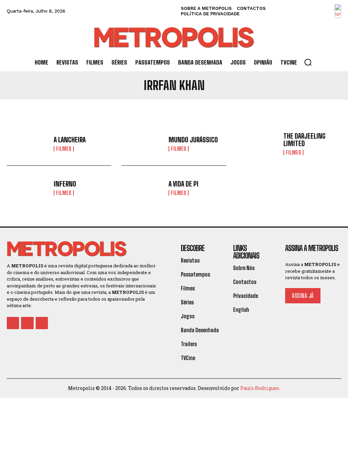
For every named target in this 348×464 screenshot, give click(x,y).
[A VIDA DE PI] (142, 187)
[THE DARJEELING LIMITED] (257, 144)
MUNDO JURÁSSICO (193, 140)
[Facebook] (13, 323)
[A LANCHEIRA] (28, 144)
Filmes (63, 148)
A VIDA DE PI (183, 184)
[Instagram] (27, 323)
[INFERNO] (28, 187)
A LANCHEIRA (70, 140)
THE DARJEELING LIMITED (304, 139)
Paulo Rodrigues (259, 388)
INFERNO (65, 184)
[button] (308, 62)
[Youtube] (42, 323)
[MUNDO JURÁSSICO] (142, 144)
